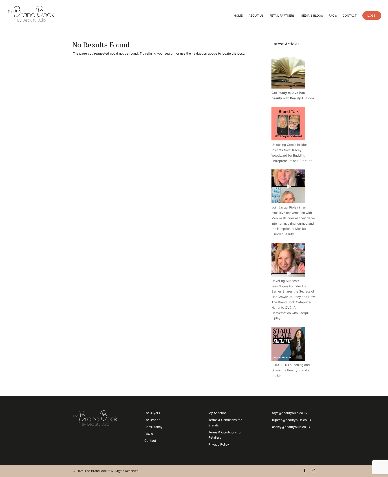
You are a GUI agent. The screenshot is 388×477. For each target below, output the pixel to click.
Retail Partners (282, 15)
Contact (350, 15)
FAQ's (148, 434)
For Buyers (152, 413)
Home (238, 15)
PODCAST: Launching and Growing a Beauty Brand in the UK (291, 370)
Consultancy (153, 427)
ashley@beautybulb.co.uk (291, 427)
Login (371, 15)
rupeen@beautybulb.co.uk (291, 420)
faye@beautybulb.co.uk (289, 413)
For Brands (152, 420)
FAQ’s (333, 15)
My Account (217, 413)
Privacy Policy (218, 444)
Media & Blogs (311, 15)
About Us (256, 15)
